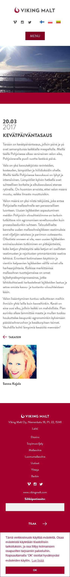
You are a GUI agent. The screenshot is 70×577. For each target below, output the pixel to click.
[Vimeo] (15, 21)
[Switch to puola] (50, 22)
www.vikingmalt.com (35, 492)
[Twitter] (29, 22)
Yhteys (35, 469)
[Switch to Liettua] (58, 22)
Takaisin (14, 337)
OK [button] (35, 570)
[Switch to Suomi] (42, 22)
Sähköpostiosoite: (35, 499)
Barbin (35, 476)
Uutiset (35, 463)
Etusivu (35, 437)
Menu (35, 35)
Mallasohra (35, 450)
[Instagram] (22, 22)
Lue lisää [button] (38, 560)
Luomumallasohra (35, 456)
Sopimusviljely (35, 443)
